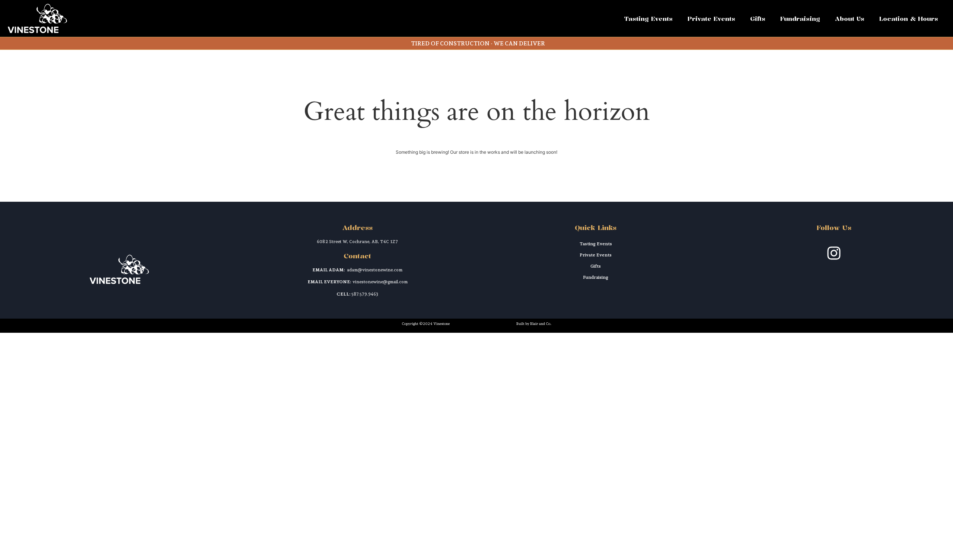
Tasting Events (648, 19)
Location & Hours (908, 19)
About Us (849, 19)
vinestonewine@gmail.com (380, 281)
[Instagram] (834, 253)
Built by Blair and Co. (533, 324)
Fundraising (800, 19)
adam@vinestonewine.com (374, 269)
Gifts (757, 19)
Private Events (711, 19)
